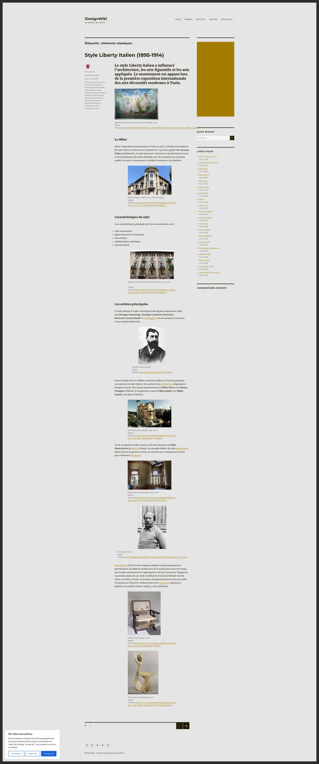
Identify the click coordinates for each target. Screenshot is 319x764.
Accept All (49, 754)
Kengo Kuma (204, 175)
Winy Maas (203, 169)
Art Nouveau (166, 384)
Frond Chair (203, 224)
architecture (90, 82)
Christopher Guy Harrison (209, 248)
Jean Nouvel (203, 193)
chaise (99, 90)
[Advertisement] (216, 79)
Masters (189, 19)
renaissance (89, 106)
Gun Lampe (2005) (206, 267)
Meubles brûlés (205, 254)
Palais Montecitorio (92, 103)
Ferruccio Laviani (206, 212)
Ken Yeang (203, 181)
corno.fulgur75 (160, 205)
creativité (88, 93)
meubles (88, 101)
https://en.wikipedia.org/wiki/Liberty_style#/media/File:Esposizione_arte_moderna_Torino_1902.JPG (160, 128)
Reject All (32, 754)
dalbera (158, 646)
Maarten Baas (204, 260)
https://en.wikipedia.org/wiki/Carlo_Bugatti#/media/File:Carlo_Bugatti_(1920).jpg (155, 557)
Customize (16, 754)
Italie (87, 98)
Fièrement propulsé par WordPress (110, 753)
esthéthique (99, 95)
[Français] (108, 745)
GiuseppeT (159, 438)
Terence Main (204, 230)
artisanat (94, 85)
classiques (136, 455)
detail (95, 93)
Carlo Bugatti (149, 318)
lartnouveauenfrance (164, 705)
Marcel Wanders (205, 236)
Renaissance (182, 448)
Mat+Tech (201, 19)
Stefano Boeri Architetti (208, 163)
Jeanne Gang (204, 187)
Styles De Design (91, 79)
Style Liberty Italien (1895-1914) (124, 55)
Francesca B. (90, 72)
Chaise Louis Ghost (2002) (209, 273)
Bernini (135, 448)
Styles (178, 19)
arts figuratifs (99, 87)
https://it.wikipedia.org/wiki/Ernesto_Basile (155, 372)
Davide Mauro (161, 500)
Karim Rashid (204, 242)
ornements (97, 101)
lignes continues (96, 98)
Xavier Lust (203, 206)
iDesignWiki (96, 19)
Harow (201, 199)
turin (97, 108)
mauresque (163, 583)
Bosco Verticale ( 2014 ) (208, 157)
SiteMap (213, 19)
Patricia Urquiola (205, 218)
